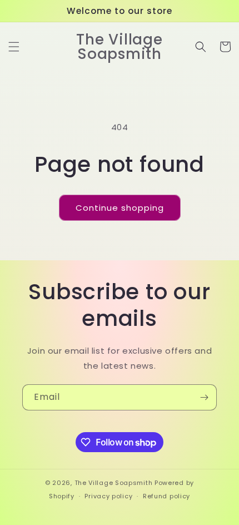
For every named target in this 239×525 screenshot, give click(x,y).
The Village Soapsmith (113, 482)
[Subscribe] (204, 397)
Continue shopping (120, 208)
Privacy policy (108, 496)
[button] (14, 46)
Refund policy (166, 496)
